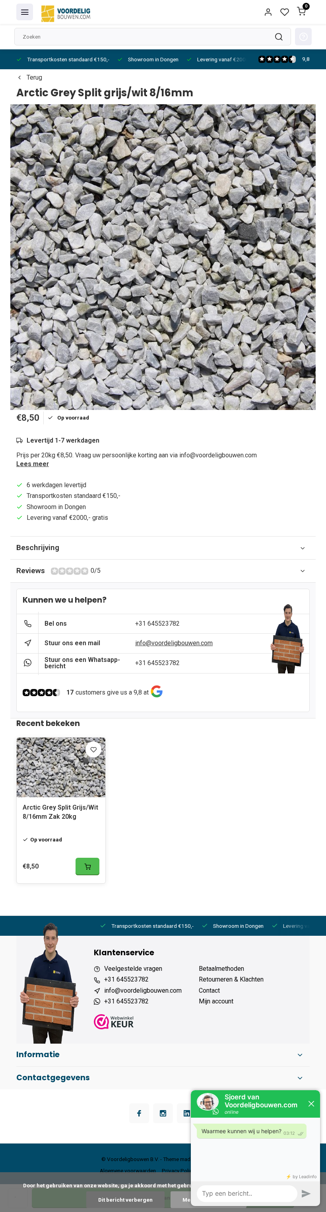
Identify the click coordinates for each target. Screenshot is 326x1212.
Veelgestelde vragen (133, 968)
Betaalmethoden (221, 968)
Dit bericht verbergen (125, 1199)
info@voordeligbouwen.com (174, 643)
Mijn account (216, 1001)
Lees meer (32, 464)
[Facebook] (139, 1113)
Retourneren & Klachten (231, 979)
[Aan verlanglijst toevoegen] (93, 749)
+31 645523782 (157, 623)
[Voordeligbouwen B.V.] (67, 12)
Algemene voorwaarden (128, 1170)
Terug (34, 77)
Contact (209, 990)
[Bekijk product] (87, 866)
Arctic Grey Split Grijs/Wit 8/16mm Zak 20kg (60, 812)
